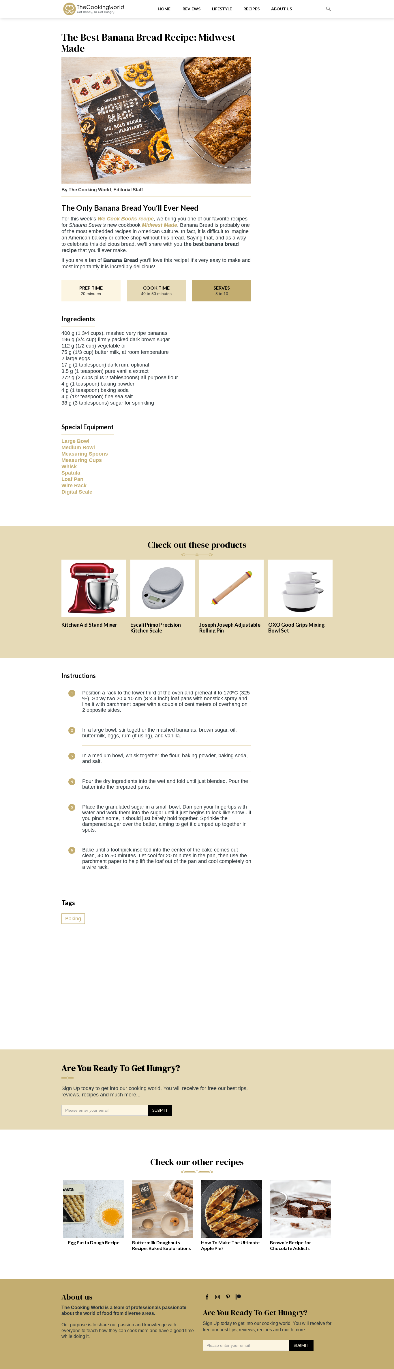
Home (164, 8)
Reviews (191, 8)
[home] (105, 9)
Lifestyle (222, 8)
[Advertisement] (295, 118)
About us (281, 8)
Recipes (251, 8)
